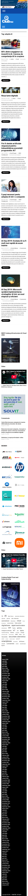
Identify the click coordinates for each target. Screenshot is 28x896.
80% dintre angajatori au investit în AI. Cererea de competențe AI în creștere (12, 54)
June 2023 (4, 726)
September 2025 (6, 678)
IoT (14, 630)
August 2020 (5, 787)
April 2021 (4, 773)
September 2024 (6, 700)
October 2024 (5, 698)
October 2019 (5, 805)
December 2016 (6, 865)
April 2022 (4, 751)
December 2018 (6, 822)
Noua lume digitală (9, 96)
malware (12, 632)
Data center (18, 623)
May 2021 (4, 771)
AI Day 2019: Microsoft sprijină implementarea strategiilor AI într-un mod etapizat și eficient (12, 293)
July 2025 (4, 682)
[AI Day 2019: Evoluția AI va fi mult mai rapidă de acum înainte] (10, 232)
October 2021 (5, 762)
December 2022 (6, 737)
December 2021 (6, 758)
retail (16, 634)
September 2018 (6, 828)
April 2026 (4, 666)
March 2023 (5, 732)
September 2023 (6, 721)
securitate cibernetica (17, 637)
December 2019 (6, 801)
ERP (9, 628)
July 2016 (4, 874)
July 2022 (4, 746)
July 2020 (4, 789)
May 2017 (4, 856)
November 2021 (6, 760)
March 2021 (5, 774)
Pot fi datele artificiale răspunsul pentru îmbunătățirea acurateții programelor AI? (11, 147)
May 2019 (4, 813)
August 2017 (5, 851)
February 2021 (5, 776)
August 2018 (5, 829)
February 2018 (5, 840)
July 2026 (4, 661)
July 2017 (4, 853)
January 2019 (5, 821)
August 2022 (5, 744)
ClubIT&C (14, 894)
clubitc (12, 59)
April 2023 (4, 730)
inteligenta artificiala (6, 630)
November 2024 (6, 696)
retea (20, 634)
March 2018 (5, 838)
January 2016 (5, 885)
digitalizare (6, 625)
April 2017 (4, 858)
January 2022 (5, 757)
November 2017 (6, 845)
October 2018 (5, 826)
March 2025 (5, 689)
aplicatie (3, 618)
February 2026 (5, 670)
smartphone (7, 641)
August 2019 (5, 808)
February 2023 (5, 734)
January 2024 (5, 714)
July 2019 (4, 810)
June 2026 (4, 663)
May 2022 (4, 750)
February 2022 (5, 755)
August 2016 (5, 872)
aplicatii (8, 618)
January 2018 (5, 842)
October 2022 (5, 741)
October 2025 (5, 677)
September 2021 (6, 764)
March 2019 (5, 817)
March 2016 (5, 881)
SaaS (24, 634)
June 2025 (4, 684)
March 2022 (5, 753)
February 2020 (5, 798)
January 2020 (5, 799)
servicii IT (18, 638)
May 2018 (4, 835)
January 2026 (5, 671)
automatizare (5, 621)
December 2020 (6, 780)
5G (2, 616)
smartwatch (15, 641)
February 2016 (5, 883)
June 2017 (4, 854)
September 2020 (6, 785)
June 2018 (4, 833)
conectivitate (10, 623)
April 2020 (4, 794)
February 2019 (5, 819)
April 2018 (4, 837)
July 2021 (4, 767)
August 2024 (5, 702)
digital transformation (18, 625)
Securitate (4, 637)
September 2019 (6, 806)
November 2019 (6, 803)
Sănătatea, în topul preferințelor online (12, 437)
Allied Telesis (11, 616)
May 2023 (4, 728)
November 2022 (6, 739)
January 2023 (5, 735)
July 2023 (4, 725)
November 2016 (6, 867)
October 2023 (5, 719)
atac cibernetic (15, 618)
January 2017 (5, 863)
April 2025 (4, 687)
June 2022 (4, 748)
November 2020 (6, 782)
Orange (22, 632)
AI (5, 616)
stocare (3, 643)
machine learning (5, 632)
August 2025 (5, 680)
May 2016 (4, 877)
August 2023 (5, 723)
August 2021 (5, 766)
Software (21, 641)
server (3, 638)
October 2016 (5, 869)
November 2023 (6, 718)
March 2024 (5, 711)
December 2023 (6, 716)
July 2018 (4, 831)
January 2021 (5, 778)
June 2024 (4, 705)
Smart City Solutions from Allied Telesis (13, 569)
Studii (17, 59)
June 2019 (4, 812)
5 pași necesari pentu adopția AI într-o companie (13, 195)
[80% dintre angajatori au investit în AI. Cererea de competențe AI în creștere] (10, 44)
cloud (19, 621)
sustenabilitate (10, 643)
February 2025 (5, 691)
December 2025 (6, 673)
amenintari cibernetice (19, 616)
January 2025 (5, 693)
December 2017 (6, 844)
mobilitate (17, 632)
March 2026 (5, 668)
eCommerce (4, 628)
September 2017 (6, 849)
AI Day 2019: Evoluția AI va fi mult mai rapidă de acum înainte (13, 243)
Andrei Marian (14, 248)
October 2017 (5, 847)
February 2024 (5, 712)
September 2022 (6, 742)
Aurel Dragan (13, 153)
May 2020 (4, 792)
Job (18, 630)
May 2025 (4, 686)
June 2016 (4, 876)
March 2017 (5, 860)
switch (17, 643)
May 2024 (4, 707)
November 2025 (6, 675)
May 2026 (4, 664)
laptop (22, 630)
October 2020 (5, 783)
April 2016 (4, 879)
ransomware (11, 634)
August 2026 (5, 659)
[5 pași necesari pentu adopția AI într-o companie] (10, 185)
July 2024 (4, 703)
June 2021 (4, 769)
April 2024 (4, 709)
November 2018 (6, 824)
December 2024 (6, 695)
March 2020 (5, 796)
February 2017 (5, 861)
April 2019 (4, 815)
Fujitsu (14, 628)
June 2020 (4, 790)
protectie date (4, 634)
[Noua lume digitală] (10, 90)
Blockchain (13, 621)
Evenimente (23, 248)
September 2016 (6, 870)
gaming (19, 628)
